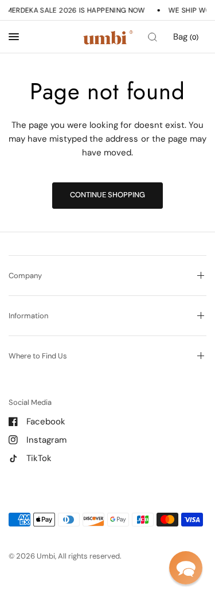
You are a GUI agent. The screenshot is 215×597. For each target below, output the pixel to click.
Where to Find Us (38, 356)
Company (25, 275)
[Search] (152, 37)
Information (28, 316)
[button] (185, 567)
